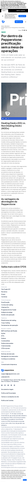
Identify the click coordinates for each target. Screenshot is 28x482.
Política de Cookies (7, 400)
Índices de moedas (7, 343)
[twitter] (24, 30)
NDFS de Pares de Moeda (9, 331)
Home (2, 26)
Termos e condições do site (10, 396)
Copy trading (5, 323)
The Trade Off (5, 289)
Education (7, 26)
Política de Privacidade (8, 393)
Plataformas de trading (8, 320)
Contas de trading (7, 305)
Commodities (5, 341)
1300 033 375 (5, 377)
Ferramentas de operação (9, 325)
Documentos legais (7, 389)
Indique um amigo (7, 312)
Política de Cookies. (15, 478)
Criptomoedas (6, 346)
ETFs (2, 336)
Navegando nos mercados (9, 356)
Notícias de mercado (8, 354)
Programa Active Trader (8, 310)
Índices (3, 338)
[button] (25, 480)
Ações (3, 333)
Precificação (5, 302)
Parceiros (4, 292)
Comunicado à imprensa (9, 364)
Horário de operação (8, 315)
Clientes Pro (5, 307)
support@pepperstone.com (10, 374)
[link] (3, 16)
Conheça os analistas (8, 359)
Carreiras (4, 297)
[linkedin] (26, 30)
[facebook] (22, 30)
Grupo (3, 294)
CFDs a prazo (5, 348)
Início (4, 10)
